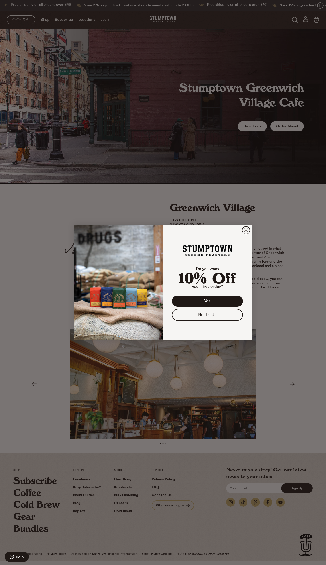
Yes (207, 301)
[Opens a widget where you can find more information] (16, 557)
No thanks (207, 315)
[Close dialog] (246, 230)
